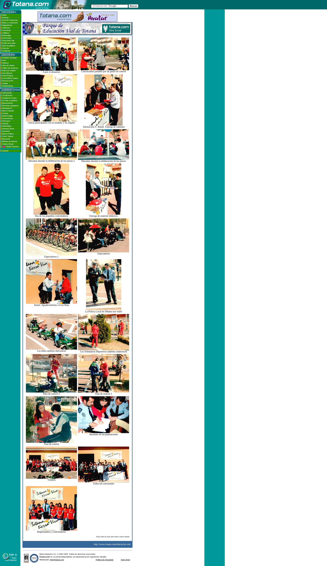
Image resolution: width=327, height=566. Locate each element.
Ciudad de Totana (9, 98)
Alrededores (7, 108)
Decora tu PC (7, 81)
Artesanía (6, 121)
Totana (42, 557)
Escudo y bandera (9, 101)
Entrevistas (6, 38)
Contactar (6, 51)
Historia (5, 124)
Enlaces (5, 63)
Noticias (5, 18)
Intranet (5, 151)
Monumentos (7, 103)
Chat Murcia (7, 73)
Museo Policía (8, 134)
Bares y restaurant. (10, 23)
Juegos (5, 83)
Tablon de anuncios (10, 68)
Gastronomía (7, 118)
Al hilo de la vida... (9, 43)
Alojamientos (7, 25)
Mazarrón (6, 139)
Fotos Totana (7, 136)
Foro (4, 60)
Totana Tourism (12, 147)
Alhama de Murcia (9, 141)
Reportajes (6, 35)
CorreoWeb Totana (10, 78)
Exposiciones (7, 86)
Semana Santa (8, 129)
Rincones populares (10, 106)
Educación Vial (8, 41)
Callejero (5, 33)
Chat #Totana (7, 76)
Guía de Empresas (10, 20)
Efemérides (6, 126)
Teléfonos (6, 28)
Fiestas (5, 113)
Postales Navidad (9, 58)
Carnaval (6, 131)
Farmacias (6, 30)
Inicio (4, 15)
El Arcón (5, 48)
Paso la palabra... (9, 46)
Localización (7, 95)
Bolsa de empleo (9, 71)
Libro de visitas (8, 65)
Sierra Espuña (8, 111)
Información (7, 93)
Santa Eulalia (7, 116)
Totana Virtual (7, 144)
